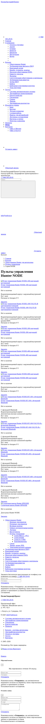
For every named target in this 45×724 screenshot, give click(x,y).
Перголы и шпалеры (17, 121)
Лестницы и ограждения (19, 117)
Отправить (5, 583)
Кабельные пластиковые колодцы (22, 86)
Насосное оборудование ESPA (21, 72)
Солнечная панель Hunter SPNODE (14, 505)
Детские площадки (17, 111)
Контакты (9, 127)
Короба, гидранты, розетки (20, 70)
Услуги (7, 90)
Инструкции (14, 54)
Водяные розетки (16, 526)
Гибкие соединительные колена (21, 528)
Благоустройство (16, 95)
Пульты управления (12, 264)
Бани (11, 107)
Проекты (8, 123)
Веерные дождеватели (18, 522)
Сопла (12, 543)
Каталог (8, 62)
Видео (12, 56)
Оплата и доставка (16, 45)
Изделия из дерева (12, 105)
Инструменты (15, 532)
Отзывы (13, 49)
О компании (9, 43)
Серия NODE (19, 538)
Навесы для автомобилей (19, 115)
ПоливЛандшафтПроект (10, 2)
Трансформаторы (20, 541)
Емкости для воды (16, 74)
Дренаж (12, 101)
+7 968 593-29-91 (7, 177)
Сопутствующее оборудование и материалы (26, 78)
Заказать (4, 302)
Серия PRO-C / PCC (21, 536)
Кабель (12, 84)
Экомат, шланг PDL (17, 545)
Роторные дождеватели (18, 524)
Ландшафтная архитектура (19, 103)
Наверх (3, 656)
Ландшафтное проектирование (21, 93)
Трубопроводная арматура (19, 80)
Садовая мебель (15, 113)
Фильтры (13, 76)
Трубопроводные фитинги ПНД (22, 66)
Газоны (12, 99)
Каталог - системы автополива (16, 630)
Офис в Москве (15, 129)
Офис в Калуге (15, 130)
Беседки (13, 109)
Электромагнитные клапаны (20, 547)
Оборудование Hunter (18, 64)
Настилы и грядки (16, 119)
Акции (12, 47)
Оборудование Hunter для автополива (19, 262)
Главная (8, 41)
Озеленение (14, 97)
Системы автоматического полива (22, 91)
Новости (13, 50)
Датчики (13, 530)
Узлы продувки (15, 88)
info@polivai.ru (11, 615)
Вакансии (13, 52)
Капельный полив (16, 68)
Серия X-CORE (20, 539)
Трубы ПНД (14, 82)
